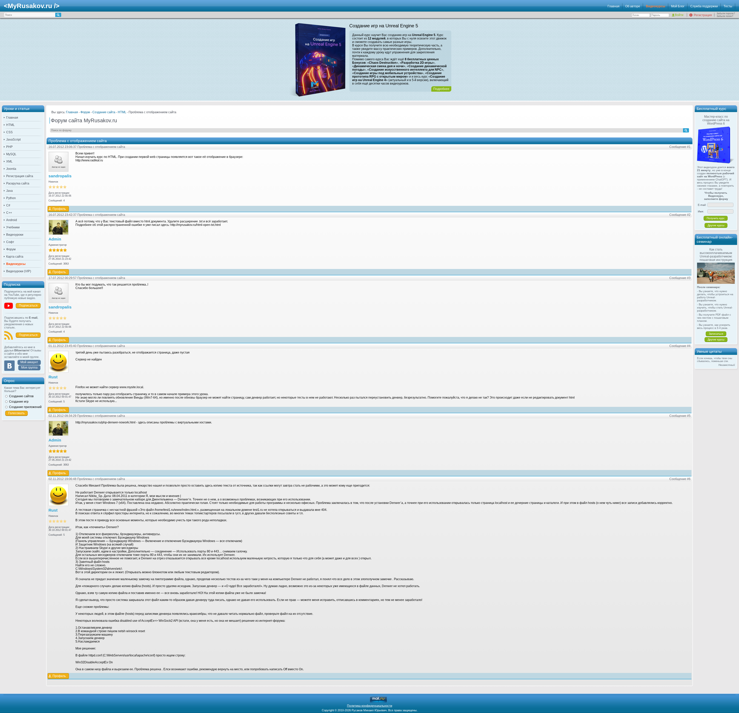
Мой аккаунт (29, 362)
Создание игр (18, 401)
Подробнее (441, 88)
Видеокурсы (655, 6)
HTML (10, 125)
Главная (613, 6)
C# (8, 205)
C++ (9, 212)
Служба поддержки (704, 6)
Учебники (13, 227)
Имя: (701, 211)
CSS (9, 132)
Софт (10, 242)
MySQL (11, 154)
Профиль (59, 208)
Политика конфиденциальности (369, 705)
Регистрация (703, 15)
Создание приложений (25, 407)
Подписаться (28, 305)
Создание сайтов (21, 396)
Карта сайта (14, 256)
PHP (9, 146)
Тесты (728, 6)
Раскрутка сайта (17, 183)
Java (9, 190)
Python (11, 198)
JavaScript (13, 139)
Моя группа (29, 367)
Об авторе (632, 6)
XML (9, 161)
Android (11, 220)
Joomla (11, 168)
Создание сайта (103, 112)
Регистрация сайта (19, 176)
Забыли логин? (725, 16)
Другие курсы (716, 225)
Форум (11, 249)
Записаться (716, 333)
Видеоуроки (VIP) (18, 271)
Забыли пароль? (726, 13)
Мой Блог (678, 6)
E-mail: (702, 204)
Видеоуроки (14, 234)
